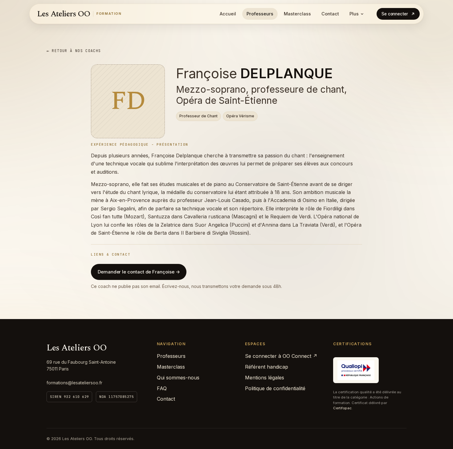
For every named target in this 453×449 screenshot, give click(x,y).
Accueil (228, 13)
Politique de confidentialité (275, 388)
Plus (354, 13)
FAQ (162, 388)
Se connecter (395, 13)
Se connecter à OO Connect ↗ (281, 356)
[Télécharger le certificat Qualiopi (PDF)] (356, 370)
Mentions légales (264, 377)
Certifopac (342, 408)
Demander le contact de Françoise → (139, 272)
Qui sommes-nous (178, 377)
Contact (330, 13)
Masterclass (297, 13)
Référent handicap (266, 367)
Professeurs (260, 13)
